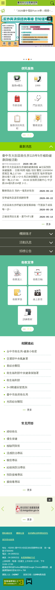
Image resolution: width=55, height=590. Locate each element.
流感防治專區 (15, 453)
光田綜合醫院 (15, 401)
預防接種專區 (15, 474)
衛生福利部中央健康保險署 (23, 372)
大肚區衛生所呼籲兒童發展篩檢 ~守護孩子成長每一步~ (27, 207)
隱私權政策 (7, 533)
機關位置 (20, 533)
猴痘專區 (12, 460)
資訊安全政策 (8, 539)
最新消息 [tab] (25, 146)
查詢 (52, 3)
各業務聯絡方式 (28, 557)
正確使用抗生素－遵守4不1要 (27, 216)
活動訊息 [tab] (25, 242)
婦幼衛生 (12, 431)
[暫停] (49, 19)
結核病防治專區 (16, 467)
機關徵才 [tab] (25, 233)
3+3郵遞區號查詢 (17, 387)
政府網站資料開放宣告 (38, 533)
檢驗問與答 (13, 445)
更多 (29, 135)
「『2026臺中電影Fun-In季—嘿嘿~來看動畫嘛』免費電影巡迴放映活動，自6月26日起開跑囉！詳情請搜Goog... (34, 10)
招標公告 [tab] (25, 251)
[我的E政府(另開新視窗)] (29, 582)
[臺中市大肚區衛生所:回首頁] (27, 3)
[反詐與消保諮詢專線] (27, 31)
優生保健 (12, 438)
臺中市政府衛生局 (17, 394)
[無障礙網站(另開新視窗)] (13, 582)
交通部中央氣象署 (17, 358)
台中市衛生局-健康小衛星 (22, 351)
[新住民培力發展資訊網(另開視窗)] (27, 508)
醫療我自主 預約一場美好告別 (27, 191)
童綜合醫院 (13, 365)
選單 (3, 3)
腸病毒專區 (13, 481)
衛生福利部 (13, 380)
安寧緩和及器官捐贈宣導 (27, 198)
